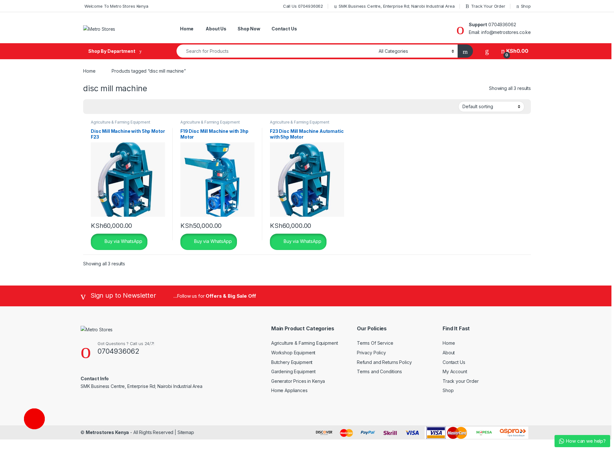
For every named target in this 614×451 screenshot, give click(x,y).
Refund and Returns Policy (384, 362)
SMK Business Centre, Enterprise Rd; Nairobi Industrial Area (397, 6)
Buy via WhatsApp (122, 241)
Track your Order (461, 381)
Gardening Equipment (293, 371)
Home (186, 28)
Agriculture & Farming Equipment (120, 122)
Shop (526, 6)
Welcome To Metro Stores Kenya (115, 6)
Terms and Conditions (379, 371)
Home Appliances (289, 390)
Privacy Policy (371, 352)
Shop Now (249, 28)
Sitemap (185, 432)
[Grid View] (92, 107)
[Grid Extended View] (101, 107)
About (449, 352)
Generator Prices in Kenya (298, 381)
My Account (455, 371)
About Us (215, 28)
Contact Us (284, 28)
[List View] (110, 107)
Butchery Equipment (291, 362)
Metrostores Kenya (107, 432)
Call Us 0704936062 (302, 6)
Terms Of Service (375, 343)
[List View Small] (119, 107)
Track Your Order (488, 6)
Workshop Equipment (293, 352)
